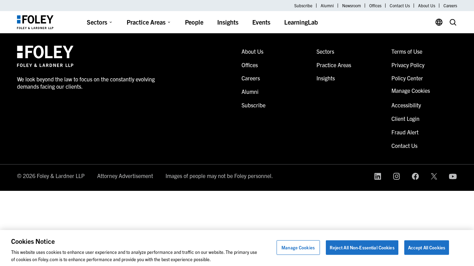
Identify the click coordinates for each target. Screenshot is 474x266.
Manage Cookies (298, 247)
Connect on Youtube (453, 176)
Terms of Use (406, 51)
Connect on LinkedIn (378, 176)
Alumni (327, 5)
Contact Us (400, 5)
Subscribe (303, 5)
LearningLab (301, 22)
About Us (426, 5)
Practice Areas (146, 22)
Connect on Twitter (434, 176)
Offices (375, 5)
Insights (227, 22)
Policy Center (407, 77)
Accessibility (406, 104)
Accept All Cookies (426, 247)
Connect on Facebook (415, 176)
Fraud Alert (404, 131)
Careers (450, 5)
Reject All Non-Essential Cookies (362, 247)
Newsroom (351, 5)
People (194, 22)
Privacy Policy (407, 64)
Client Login (405, 118)
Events (261, 22)
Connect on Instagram (396, 176)
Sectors (97, 22)
